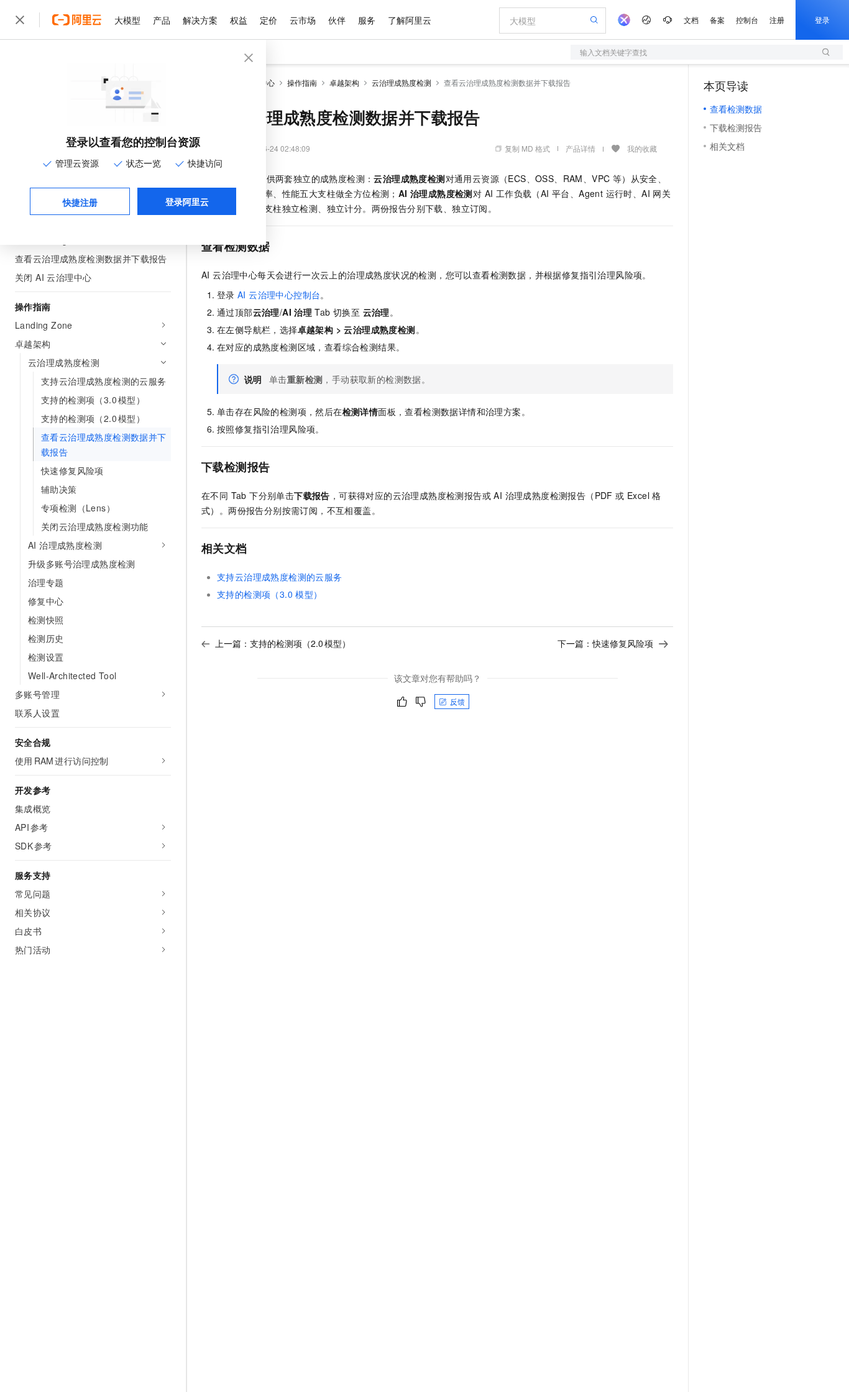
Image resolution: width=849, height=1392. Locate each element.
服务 (366, 20)
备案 (717, 19)
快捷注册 (80, 202)
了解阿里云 (409, 20)
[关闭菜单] (20, 20)
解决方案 (200, 20)
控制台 (747, 19)
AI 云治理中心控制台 (278, 294)
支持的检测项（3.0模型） (269, 594)
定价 (268, 20)
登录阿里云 (187, 201)
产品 (161, 20)
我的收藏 (642, 148)
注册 (776, 19)
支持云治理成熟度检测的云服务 (279, 576)
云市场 (303, 20)
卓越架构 (344, 82)
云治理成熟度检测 (401, 82)
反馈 (457, 701)
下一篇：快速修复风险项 (605, 643)
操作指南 (302, 82)
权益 (238, 20)
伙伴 (337, 20)
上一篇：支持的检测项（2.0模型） (283, 643)
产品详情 (580, 148)
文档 (691, 19)
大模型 (127, 20)
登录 (822, 19)
